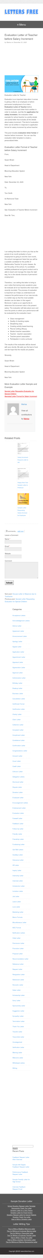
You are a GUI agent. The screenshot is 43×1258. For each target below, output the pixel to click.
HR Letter (15, 865)
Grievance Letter (18, 860)
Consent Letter (17, 756)
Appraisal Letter (17, 662)
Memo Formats (17, 917)
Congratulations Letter (19, 751)
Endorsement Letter (19, 808)
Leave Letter (16, 901)
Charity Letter (16, 714)
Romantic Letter (17, 985)
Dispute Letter (17, 787)
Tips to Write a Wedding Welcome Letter (21, 1229)
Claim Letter (16, 719)
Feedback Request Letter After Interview (20, 1158)
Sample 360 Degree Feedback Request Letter (20, 1166)
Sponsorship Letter (18, 1006)
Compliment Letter (18, 735)
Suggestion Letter (18, 1011)
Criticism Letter (17, 771)
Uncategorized (17, 1042)
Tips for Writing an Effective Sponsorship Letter (21, 1242)
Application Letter (18, 652)
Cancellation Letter (18, 699)
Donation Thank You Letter (21, 1217)
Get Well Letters (17, 849)
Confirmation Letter (18, 745)
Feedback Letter (17, 823)
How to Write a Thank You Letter (21, 1237)
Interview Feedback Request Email (18, 1188)
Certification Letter (18, 709)
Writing (14, 1068)
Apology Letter (17, 641)
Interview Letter (17, 881)
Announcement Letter (19, 636)
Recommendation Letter (20, 959)
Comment (8, 561)
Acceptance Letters (18, 615)
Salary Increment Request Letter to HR (23, 460)
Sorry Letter (16, 1000)
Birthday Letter (17, 683)
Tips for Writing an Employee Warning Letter (21, 1231)
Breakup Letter (17, 688)
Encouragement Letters (20, 803)
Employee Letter (17, 797)
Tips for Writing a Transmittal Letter (21, 1233)
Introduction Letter (18, 886)
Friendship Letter (18, 839)
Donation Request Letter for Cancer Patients (21, 1215)
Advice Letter (16, 626)
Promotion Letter (18, 948)
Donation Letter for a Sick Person (21, 1210)
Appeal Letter (16, 647)
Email (7, 546)
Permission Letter (18, 943)
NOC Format (16, 928)
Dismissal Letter (17, 782)
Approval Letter (17, 673)
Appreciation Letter (18, 667)
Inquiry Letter (16, 870)
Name (7, 539)
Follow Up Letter (17, 829)
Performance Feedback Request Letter (20, 1173)
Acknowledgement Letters (21, 621)
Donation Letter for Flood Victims (21, 1213)
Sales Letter (16, 990)
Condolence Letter (18, 740)
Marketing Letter (17, 912)
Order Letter (16, 938)
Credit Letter (16, 766)
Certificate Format (18, 704)
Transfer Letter (17, 1032)
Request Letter (17, 969)
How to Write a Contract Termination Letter (21, 1240)
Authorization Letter (18, 678)
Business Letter (17, 693)
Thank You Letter (18, 1026)
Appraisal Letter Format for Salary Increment (21, 396)
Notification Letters (18, 933)
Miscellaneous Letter (19, 922)
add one (21, 531)
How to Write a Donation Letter (21, 1219)
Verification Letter (18, 1047)
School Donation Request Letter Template (21, 1206)
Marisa (24, 404)
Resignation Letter (18, 974)
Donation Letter (17, 792)
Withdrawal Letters (18, 1063)
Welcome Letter (17, 1058)
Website (8, 553)
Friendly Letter (17, 834)
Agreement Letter (18, 631)
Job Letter (15, 896)
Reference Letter (18, 964)
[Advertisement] (22, 59)
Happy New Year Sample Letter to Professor (23, 485)
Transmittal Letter (18, 1037)
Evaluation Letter (18, 813)
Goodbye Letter (17, 855)
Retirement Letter (18, 980)
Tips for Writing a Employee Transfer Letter (21, 1235)
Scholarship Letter (18, 995)
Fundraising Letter (18, 844)
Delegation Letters (18, 777)
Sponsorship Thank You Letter (21, 1208)
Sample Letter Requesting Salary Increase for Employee (22, 511)
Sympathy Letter (18, 1016)
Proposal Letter (17, 954)
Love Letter (16, 907)
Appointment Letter (18, 657)
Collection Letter (17, 725)
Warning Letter (17, 1052)
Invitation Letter (17, 891)
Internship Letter (17, 875)
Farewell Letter (17, 818)
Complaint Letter (17, 730)
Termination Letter (18, 1021)
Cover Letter (16, 761)
